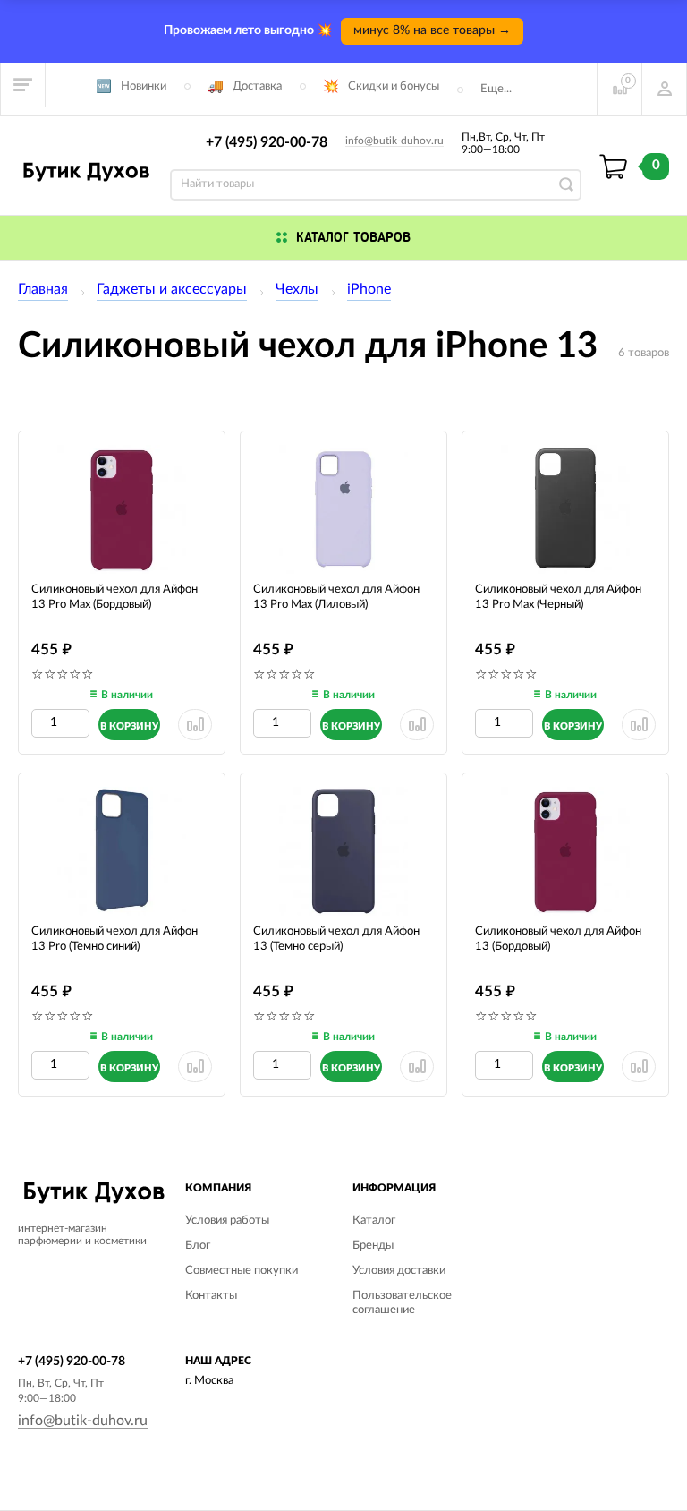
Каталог (373, 1220)
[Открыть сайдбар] (23, 85)
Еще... (496, 89)
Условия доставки (398, 1270)
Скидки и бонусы (393, 86)
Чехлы (297, 289)
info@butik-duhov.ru (394, 140)
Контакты (211, 1296)
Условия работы (227, 1220)
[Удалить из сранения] (195, 724)
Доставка (257, 86)
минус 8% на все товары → (432, 30)
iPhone (369, 289)
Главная (43, 289)
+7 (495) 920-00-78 (266, 142)
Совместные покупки (241, 1270)
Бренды (373, 1245)
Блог (197, 1245)
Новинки (143, 86)
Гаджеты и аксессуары (172, 289)
